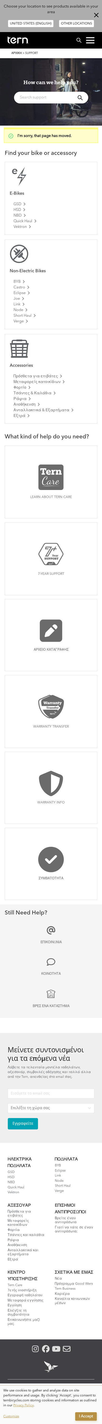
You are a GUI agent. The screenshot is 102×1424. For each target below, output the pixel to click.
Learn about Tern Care (51, 497)
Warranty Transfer (51, 726)
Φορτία (14, 1230)
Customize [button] (11, 1416)
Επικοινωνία (51, 942)
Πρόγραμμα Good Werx (74, 1283)
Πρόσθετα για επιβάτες (36, 376)
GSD (17, 204)
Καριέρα (62, 1294)
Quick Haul (23, 221)
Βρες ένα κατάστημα (51, 1006)
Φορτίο (20, 388)
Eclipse (20, 293)
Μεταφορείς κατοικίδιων (37, 382)
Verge (19, 321)
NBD (18, 216)
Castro (19, 287)
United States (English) (30, 23)
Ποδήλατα (66, 1159)
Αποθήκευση (25, 405)
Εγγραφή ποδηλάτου (25, 1295)
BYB (17, 282)
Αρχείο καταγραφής (51, 649)
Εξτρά (19, 416)
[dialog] (51, 1405)
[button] (90, 40)
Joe (17, 299)
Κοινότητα (51, 973)
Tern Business (65, 1288)
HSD (17, 210)
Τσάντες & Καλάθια (32, 393)
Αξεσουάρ (19, 1205)
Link (17, 304)
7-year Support (51, 574)
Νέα (58, 1278)
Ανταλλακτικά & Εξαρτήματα (41, 410)
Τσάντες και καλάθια (26, 1235)
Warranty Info (51, 802)
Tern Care (15, 1285)
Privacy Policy (23, 1405)
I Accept (86, 1416)
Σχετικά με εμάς (74, 1272)
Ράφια (20, 399)
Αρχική (16, 53)
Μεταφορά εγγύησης (25, 1300)
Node (18, 310)
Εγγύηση (15, 1305)
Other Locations (76, 23)
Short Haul (23, 316)
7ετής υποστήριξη (22, 1290)
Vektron (20, 227)
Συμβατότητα (51, 878)
